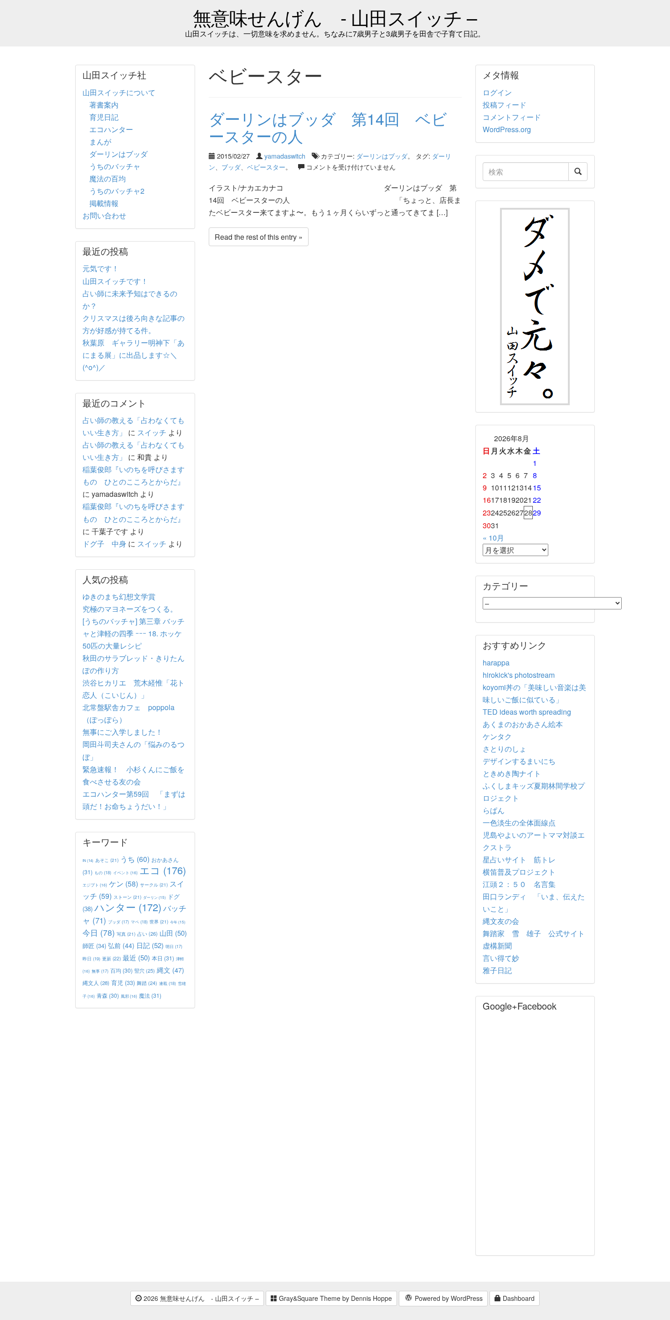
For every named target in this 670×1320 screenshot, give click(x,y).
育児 (123, 983)
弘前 (121, 945)
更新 (111, 958)
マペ (139, 921)
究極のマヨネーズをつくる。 (129, 608)
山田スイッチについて (118, 92)
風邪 (129, 996)
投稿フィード (504, 104)
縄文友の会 (501, 921)
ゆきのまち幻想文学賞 (118, 596)
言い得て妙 (501, 958)
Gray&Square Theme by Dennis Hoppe (334, 1298)
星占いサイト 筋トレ (519, 859)
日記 (150, 945)
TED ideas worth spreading (527, 711)
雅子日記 (497, 970)
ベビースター (266, 166)
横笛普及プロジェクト (519, 871)
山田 (173, 933)
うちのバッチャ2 (116, 191)
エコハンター (111, 129)
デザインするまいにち (519, 761)
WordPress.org (507, 129)
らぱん (494, 810)
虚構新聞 (497, 945)
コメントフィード (512, 117)
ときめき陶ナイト (512, 773)
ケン (123, 883)
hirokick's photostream (519, 675)
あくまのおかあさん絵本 (523, 724)
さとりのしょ (504, 748)
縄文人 (95, 982)
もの (102, 872)
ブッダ (231, 166)
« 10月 (493, 537)
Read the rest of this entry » (259, 237)
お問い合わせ (104, 215)
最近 (136, 957)
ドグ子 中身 (104, 543)
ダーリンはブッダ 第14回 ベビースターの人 (328, 126)
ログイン (497, 92)
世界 (158, 921)
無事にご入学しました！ (122, 732)
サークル (154, 884)
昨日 (91, 958)
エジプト (94, 884)
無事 (100, 971)
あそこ (107, 859)
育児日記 (104, 117)
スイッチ (151, 432)
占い (147, 933)
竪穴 (144, 970)
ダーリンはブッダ (381, 155)
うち (134, 859)
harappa (496, 662)
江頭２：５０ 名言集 (519, 884)
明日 (173, 946)
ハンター (127, 907)
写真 (126, 933)
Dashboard (518, 1298)
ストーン (127, 896)
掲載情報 (104, 203)
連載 (167, 983)
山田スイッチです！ (115, 281)
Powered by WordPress (448, 1298)
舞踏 (147, 983)
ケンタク (497, 736)
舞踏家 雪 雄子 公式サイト (534, 933)
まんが (100, 141)
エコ (162, 870)
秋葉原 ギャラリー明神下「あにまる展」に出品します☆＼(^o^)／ (133, 354)
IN (87, 860)
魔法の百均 (107, 178)
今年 (178, 921)
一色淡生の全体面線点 (519, 822)
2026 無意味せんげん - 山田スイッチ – (200, 1298)
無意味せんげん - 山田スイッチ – (335, 17)
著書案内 (104, 104)
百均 (121, 970)
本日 (163, 958)
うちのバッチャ (114, 166)
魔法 (150, 995)
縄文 (170, 970)
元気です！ (100, 268)
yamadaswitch (284, 155)
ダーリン (154, 897)
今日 (98, 932)
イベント (125, 872)
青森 (108, 995)
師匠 (94, 945)
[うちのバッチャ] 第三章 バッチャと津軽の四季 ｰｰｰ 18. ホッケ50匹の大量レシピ (133, 633)
